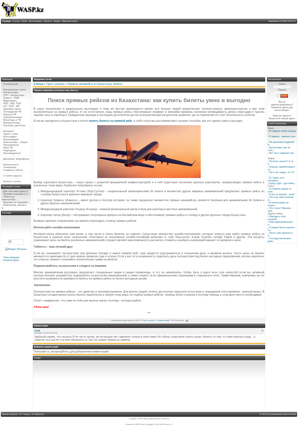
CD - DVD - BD (11, 106)
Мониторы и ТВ (12, 119)
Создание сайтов (13, 170)
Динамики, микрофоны (16, 158)
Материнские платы (14, 89)
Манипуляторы (11, 122)
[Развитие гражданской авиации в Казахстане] (149, 177)
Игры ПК (8, 147)
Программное (11, 144)
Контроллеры (10, 92)
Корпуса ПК (9, 114)
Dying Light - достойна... (282, 183)
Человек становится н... (16, 193)
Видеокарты (10, 100)
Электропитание (12, 117)
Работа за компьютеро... (10, 198)
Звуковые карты (12, 108)
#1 (262, 331)
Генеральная (10, 83)
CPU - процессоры (13, 95)
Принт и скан (10, 133)
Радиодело (9, 150)
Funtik (37, 331)
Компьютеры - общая (15, 142)
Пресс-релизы (55, 83)
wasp (124, 320)
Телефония (9, 167)
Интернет (8, 131)
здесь (292, 118)
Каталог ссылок (12, 181)
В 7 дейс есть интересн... (276, 179)
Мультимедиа (11, 139)
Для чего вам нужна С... (16, 191)
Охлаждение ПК (12, 111)
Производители (12, 153)
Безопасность (11, 164)
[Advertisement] (149, 49)
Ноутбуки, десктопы (14, 125)
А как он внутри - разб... (282, 194)
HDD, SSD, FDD (12, 103)
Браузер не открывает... (16, 202)
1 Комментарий (163, 320)
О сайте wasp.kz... (13, 175)
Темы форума (11, 257)
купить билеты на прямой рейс (110, 120)
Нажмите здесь (279, 107)
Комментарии (11, 260)
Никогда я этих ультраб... (277, 217)
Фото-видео (10, 136)
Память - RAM (11, 97)
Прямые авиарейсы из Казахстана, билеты (94, 83)
